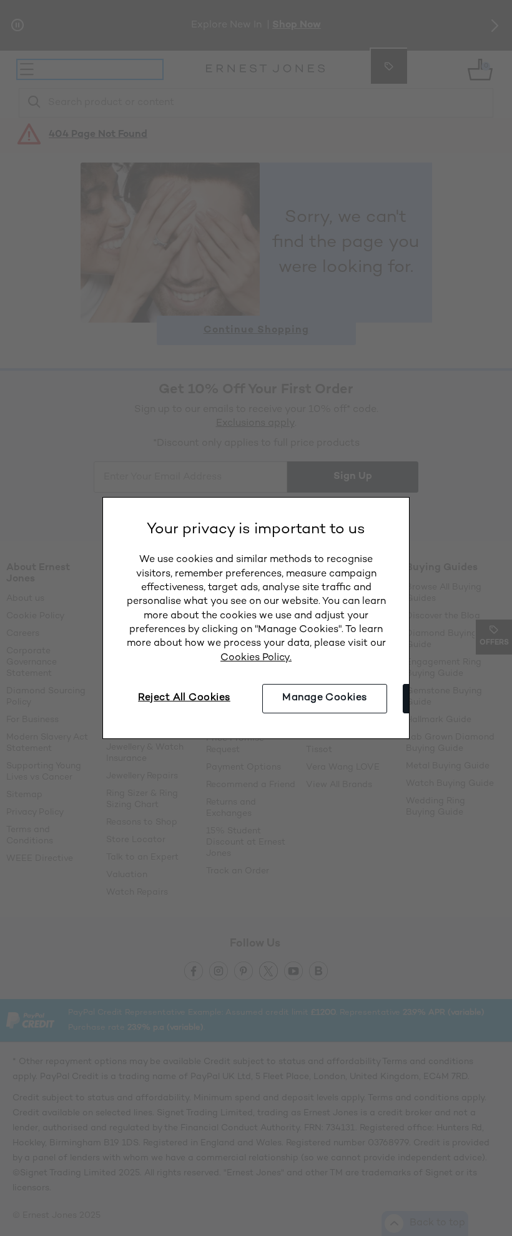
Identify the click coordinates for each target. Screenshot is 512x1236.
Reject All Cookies (184, 698)
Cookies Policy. (256, 658)
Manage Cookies (324, 698)
